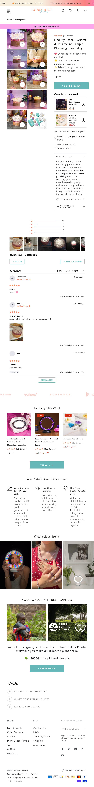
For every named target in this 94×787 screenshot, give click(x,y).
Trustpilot (75, 510)
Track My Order (41, 736)
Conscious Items (21, 770)
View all (47, 465)
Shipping (38, 740)
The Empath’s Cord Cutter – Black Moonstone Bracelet (16, 441)
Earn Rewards (14, 728)
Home (9, 19)
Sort (59, 270)
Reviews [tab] (16, 255)
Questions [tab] (31, 255)
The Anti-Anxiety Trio (73, 438)
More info (72, 104)
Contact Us (39, 728)
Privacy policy (15, 777)
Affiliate (11, 749)
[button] (63, 10)
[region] (47, 244)
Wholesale (12, 753)
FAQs (36, 732)
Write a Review (74, 262)
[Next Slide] (83, 244)
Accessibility (40, 745)
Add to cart (71, 85)
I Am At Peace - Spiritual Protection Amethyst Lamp (46, 441)
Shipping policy (16, 781)
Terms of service (30, 777)
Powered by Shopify (15, 774)
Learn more (47, 668)
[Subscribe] (85, 729)
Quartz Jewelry (20, 19)
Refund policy (31, 774)
